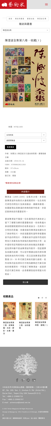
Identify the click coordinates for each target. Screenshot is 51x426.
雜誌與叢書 (19, 19)
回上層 (25, 282)
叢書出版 (31, 19)
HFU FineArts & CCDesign (27, 412)
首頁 (10, 19)
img (17, 379)
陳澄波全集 (42, 19)
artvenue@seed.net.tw (20, 402)
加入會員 (34, 418)
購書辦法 (41, 418)
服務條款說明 (17, 418)
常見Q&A (26, 418)
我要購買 (10, 147)
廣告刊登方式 (6, 418)
